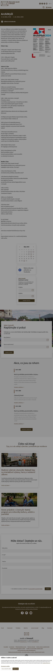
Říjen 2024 (26, 247)
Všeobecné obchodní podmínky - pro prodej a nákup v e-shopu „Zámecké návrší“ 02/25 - (26, 652)
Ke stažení (6, 646)
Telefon (4, 561)
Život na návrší (14, 465)
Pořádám (18, 628)
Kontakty (49, 628)
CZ (49, 3)
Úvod (2, 628)
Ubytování (9, 628)
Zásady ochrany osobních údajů (42, 646)
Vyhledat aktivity (26, 300)
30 (24, 260)
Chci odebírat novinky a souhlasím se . (27, 588)
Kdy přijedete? (7, 337)
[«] (19, 247)
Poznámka (4, 568)
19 (31, 256)
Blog (43, 628)
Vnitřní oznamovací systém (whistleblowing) (27, 650)
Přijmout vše (15, 668)
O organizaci (11, 646)
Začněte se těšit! (8, 352)
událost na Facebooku (10, 21)
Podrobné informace (46, 663)
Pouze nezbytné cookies (6, 668)
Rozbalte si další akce (18, 387)
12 (31, 254)
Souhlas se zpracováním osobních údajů (34, 648)
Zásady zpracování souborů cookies (17, 648)
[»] (33, 247)
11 (28, 254)
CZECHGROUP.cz (35, 641)
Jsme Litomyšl (34, 628)
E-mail (4, 554)
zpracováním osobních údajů (35, 588)
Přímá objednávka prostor (21, 646)
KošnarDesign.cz (23, 641)
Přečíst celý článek (5, 485)
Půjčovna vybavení (31, 646)
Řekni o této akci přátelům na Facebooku (28, 270)
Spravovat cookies (5, 666)
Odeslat (48, 588)
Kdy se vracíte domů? (9, 344)
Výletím (26, 628)
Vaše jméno (4, 548)
